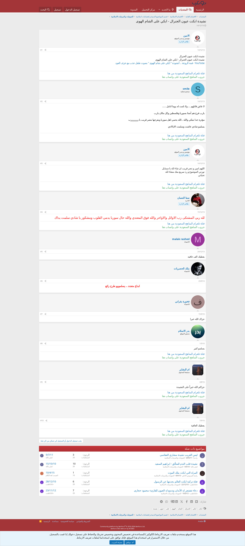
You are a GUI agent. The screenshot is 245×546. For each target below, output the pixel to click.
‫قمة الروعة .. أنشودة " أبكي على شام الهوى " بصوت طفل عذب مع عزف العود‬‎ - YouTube (160, 63)
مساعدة (55, 521)
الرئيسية (200, 9)
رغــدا (195, 458)
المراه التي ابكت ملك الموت (183, 472)
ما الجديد (166, 9)
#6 (41, 281)
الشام (180, 509)
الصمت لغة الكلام (52, 475)
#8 (41, 343)
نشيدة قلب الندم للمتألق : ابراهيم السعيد (176, 463)
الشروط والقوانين (83, 521)
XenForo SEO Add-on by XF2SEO (122, 528)
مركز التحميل (148, 9)
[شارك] (45, 50)
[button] (159, 9)
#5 (41, 251)
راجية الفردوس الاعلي (190, 475)
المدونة (134, 9)
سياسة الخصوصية (67, 521)
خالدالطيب (194, 484)
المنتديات (183, 9)
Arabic (201, 521)
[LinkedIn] (176, 501)
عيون (162, 509)
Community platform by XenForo (122, 526)
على (167, 509)
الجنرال (187, 509)
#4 (41, 212)
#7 (41, 314)
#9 (41, 382)
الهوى (174, 509)
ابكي (194, 509)
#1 (41, 50)
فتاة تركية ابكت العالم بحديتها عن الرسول (176, 481)
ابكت (200, 509)
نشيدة (155, 509)
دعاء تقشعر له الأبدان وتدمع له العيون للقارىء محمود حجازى (166, 490)
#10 (42, 420)
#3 (41, 163)
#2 (41, 101)
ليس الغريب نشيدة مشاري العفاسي (179, 454)
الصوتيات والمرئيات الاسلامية (174, 458)
